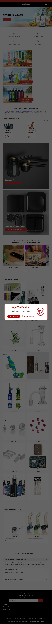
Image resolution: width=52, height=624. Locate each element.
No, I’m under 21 (29, 316)
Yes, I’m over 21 (13, 316)
